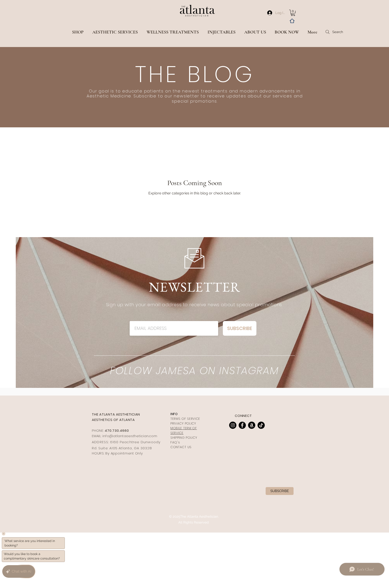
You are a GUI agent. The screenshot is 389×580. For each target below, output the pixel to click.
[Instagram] (232, 425)
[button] (293, 13)
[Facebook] (242, 425)
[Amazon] (251, 425)
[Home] (292, 21)
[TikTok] (261, 425)
